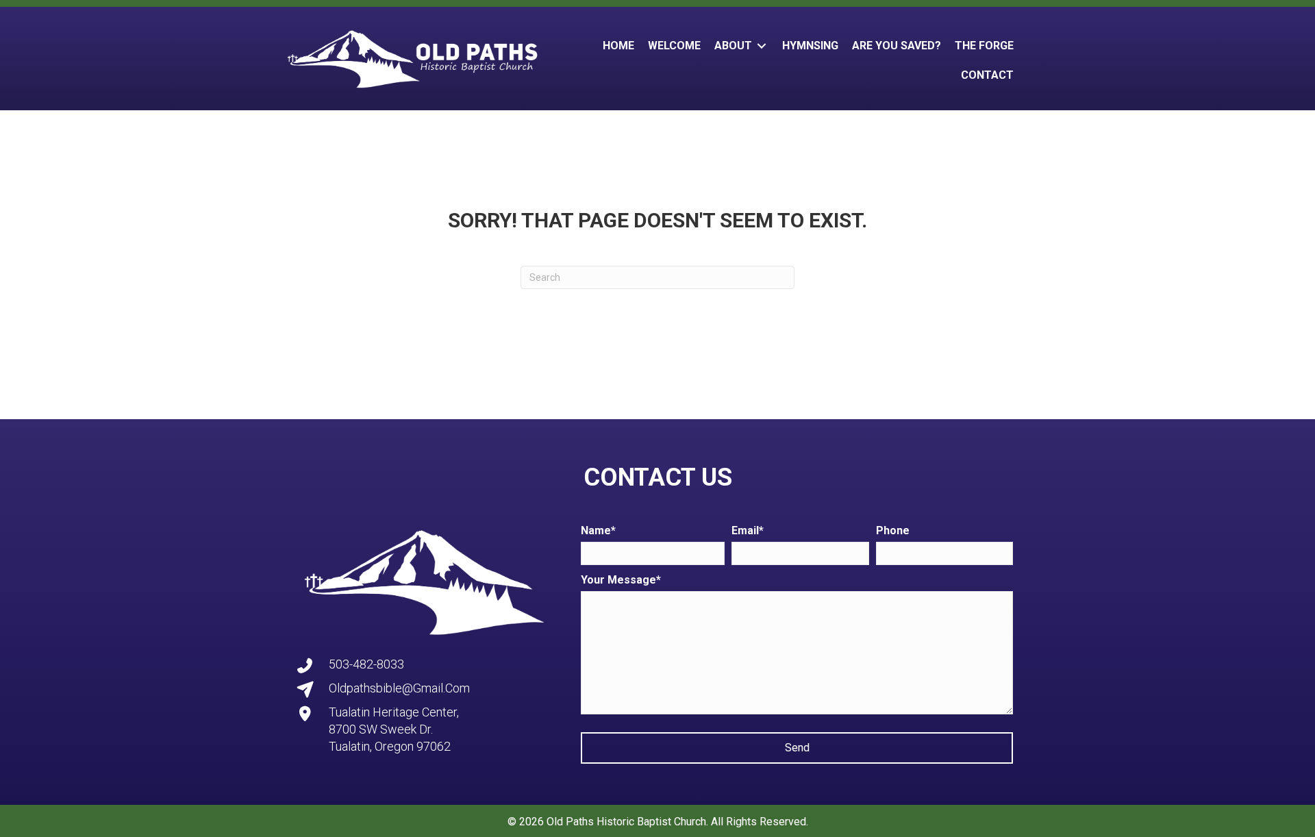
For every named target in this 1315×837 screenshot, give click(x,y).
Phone (893, 530)
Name (596, 530)
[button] (797, 748)
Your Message (618, 579)
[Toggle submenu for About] (761, 45)
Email (745, 530)
